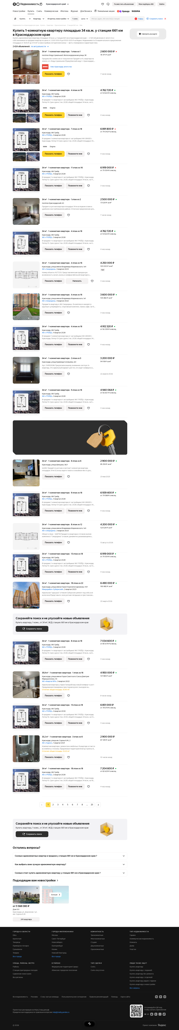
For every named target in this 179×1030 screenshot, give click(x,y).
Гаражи (133, 935)
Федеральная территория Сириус (65, 967)
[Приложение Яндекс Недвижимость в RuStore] (164, 1014)
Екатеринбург (57, 946)
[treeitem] (19, 11)
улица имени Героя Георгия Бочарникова (67, 587)
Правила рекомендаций (98, 997)
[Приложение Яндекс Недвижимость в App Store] (151, 1014)
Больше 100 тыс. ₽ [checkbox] (26, 448)
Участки (133, 949)
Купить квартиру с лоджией (141, 970)
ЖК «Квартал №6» (49, 681)
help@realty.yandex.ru (61, 1012)
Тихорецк (16, 942)
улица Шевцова (57, 465)
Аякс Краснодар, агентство (61, 67)
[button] (108, 4)
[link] (161, 4)
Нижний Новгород (59, 953)
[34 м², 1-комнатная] (27, 371)
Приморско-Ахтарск (21, 946)
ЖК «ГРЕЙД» (47, 96)
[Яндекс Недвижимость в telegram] (164, 996)
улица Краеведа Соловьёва (62, 362)
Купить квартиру (136, 967)
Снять (93, 967)
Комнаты (133, 942)
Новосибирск (57, 942)
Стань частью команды (50, 997)
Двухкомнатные (97, 946)
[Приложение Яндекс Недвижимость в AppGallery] (160, 1014)
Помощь (114, 997)
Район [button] (140, 19)
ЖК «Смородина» (49, 269)
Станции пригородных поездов (25, 970)
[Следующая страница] (98, 805)
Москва (55, 935)
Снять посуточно (97, 970)
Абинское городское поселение (64, 970)
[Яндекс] (162, 1025)
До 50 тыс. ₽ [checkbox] (39, 441)
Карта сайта (125, 997)
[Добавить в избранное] (68, 74)
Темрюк (16, 953)
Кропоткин (17, 939)
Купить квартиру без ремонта (142, 974)
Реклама (34, 997)
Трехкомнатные (97, 935)
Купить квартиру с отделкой (141, 977)
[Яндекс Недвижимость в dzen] (160, 996)
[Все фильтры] (15, 18)
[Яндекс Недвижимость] (28, 4)
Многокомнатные (98, 939)
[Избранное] (102, 4)
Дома (132, 946)
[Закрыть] (165, 19)
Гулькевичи (17, 949)
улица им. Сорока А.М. (60, 740)
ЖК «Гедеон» (47, 743)
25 (92, 805)
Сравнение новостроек (22, 974)
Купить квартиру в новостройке (142, 984)
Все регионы (18, 977)
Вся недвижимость (20, 997)
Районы (16, 967)
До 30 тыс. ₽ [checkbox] (23, 441)
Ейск (14, 935)
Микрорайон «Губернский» (52, 589)
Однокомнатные (97, 949)
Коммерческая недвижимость (142, 939)
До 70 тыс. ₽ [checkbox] (55, 441)
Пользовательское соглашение (74, 997)
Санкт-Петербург (59, 939)
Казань (54, 949)
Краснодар (46, 94)
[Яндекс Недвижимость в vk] (156, 996)
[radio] (53, 804)
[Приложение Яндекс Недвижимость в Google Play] (155, 1014)
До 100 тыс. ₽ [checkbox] (72, 441)
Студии (94, 942)
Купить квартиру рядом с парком (143, 981)
